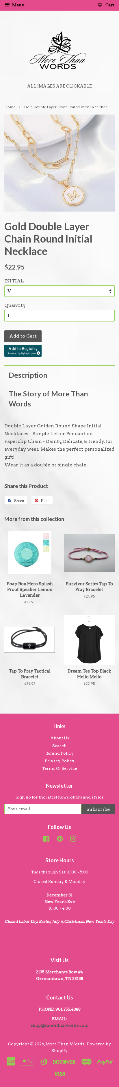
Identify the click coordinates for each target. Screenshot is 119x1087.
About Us (59, 738)
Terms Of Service (59, 768)
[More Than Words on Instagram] (73, 840)
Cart (110, 5)
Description (28, 375)
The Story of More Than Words (48, 398)
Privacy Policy (60, 761)
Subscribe (98, 809)
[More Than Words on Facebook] (46, 840)
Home (9, 107)
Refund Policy (59, 753)
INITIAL (14, 281)
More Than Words (65, 1044)
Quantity (15, 305)
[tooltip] (37, 352)
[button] (23, 351)
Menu (17, 5)
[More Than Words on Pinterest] (60, 840)
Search (59, 745)
